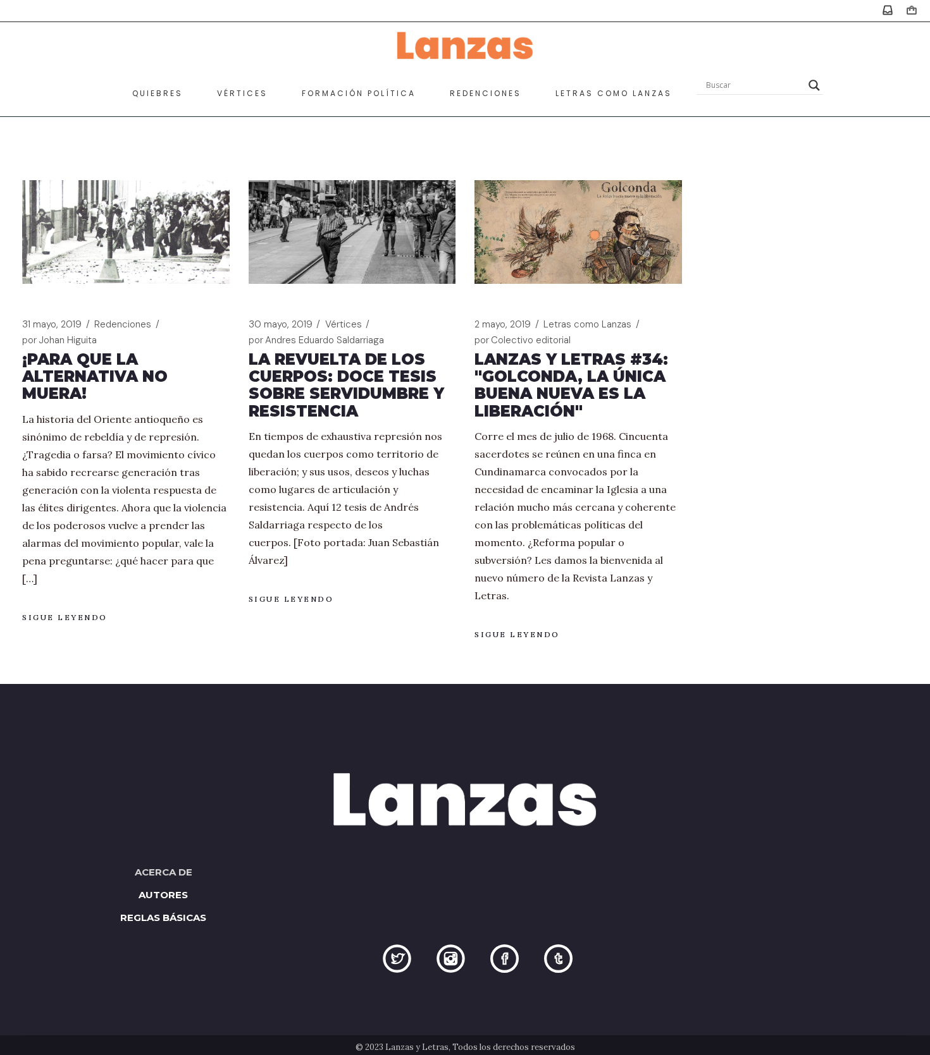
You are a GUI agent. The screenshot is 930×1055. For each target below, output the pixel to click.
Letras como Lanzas (587, 324)
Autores (163, 895)
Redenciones (122, 324)
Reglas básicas (163, 918)
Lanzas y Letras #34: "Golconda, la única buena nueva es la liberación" (571, 385)
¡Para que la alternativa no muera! (95, 376)
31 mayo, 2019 (52, 324)
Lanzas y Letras (417, 1047)
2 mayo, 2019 (502, 324)
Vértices (343, 324)
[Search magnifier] (814, 85)
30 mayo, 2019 (281, 324)
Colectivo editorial (522, 340)
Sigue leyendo (65, 617)
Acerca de (163, 872)
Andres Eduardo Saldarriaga (316, 340)
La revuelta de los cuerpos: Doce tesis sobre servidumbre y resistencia (346, 385)
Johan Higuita (59, 340)
